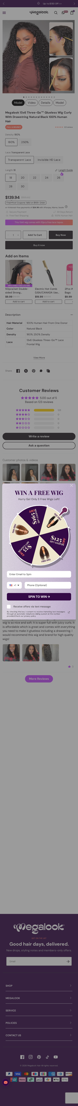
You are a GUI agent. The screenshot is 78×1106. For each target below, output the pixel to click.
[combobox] (14, 585)
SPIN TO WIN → (39, 597)
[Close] (71, 485)
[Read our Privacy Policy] (69, 612)
